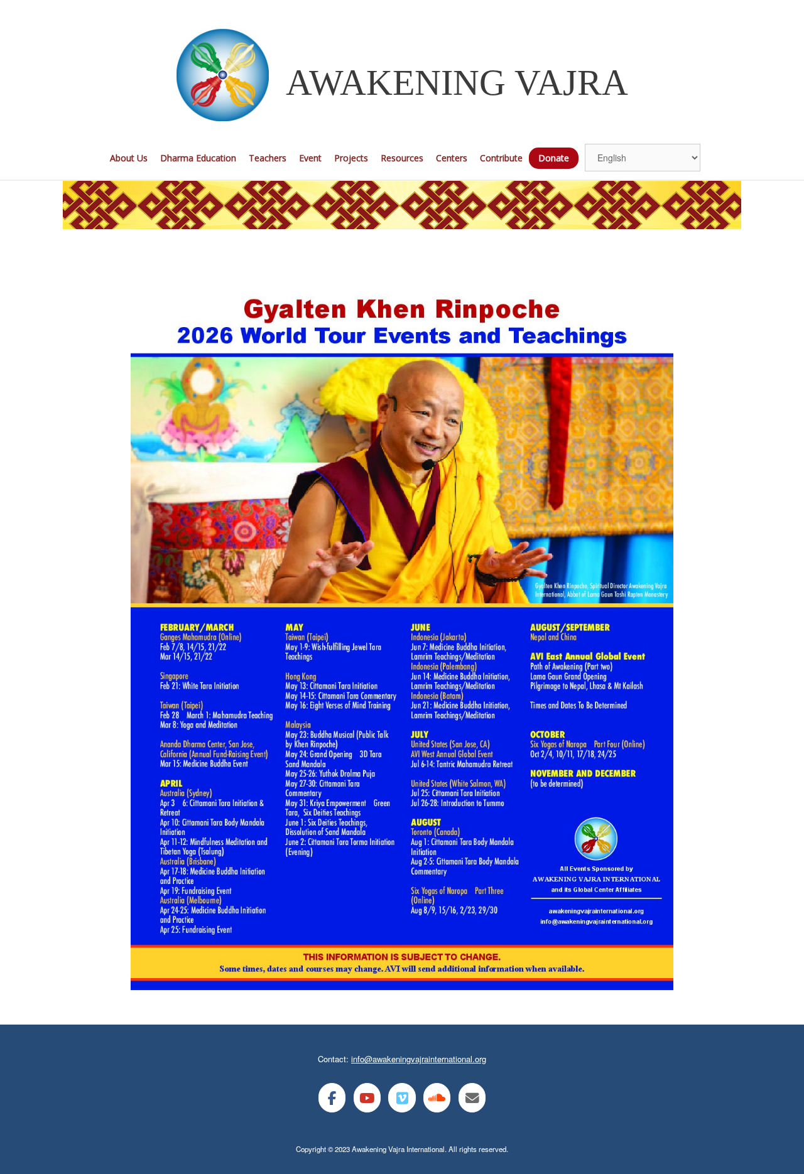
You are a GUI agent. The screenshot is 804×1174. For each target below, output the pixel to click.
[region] (402, 205)
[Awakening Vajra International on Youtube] (367, 1097)
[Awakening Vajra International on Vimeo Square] (401, 1097)
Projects (351, 158)
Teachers (267, 158)
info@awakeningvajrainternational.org (418, 1059)
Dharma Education (198, 158)
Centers (451, 158)
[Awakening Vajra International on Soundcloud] (436, 1097)
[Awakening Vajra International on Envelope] (472, 1097)
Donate (553, 158)
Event (310, 158)
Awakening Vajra (457, 82)
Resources (402, 158)
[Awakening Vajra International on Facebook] (331, 1097)
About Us (129, 158)
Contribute (501, 158)
